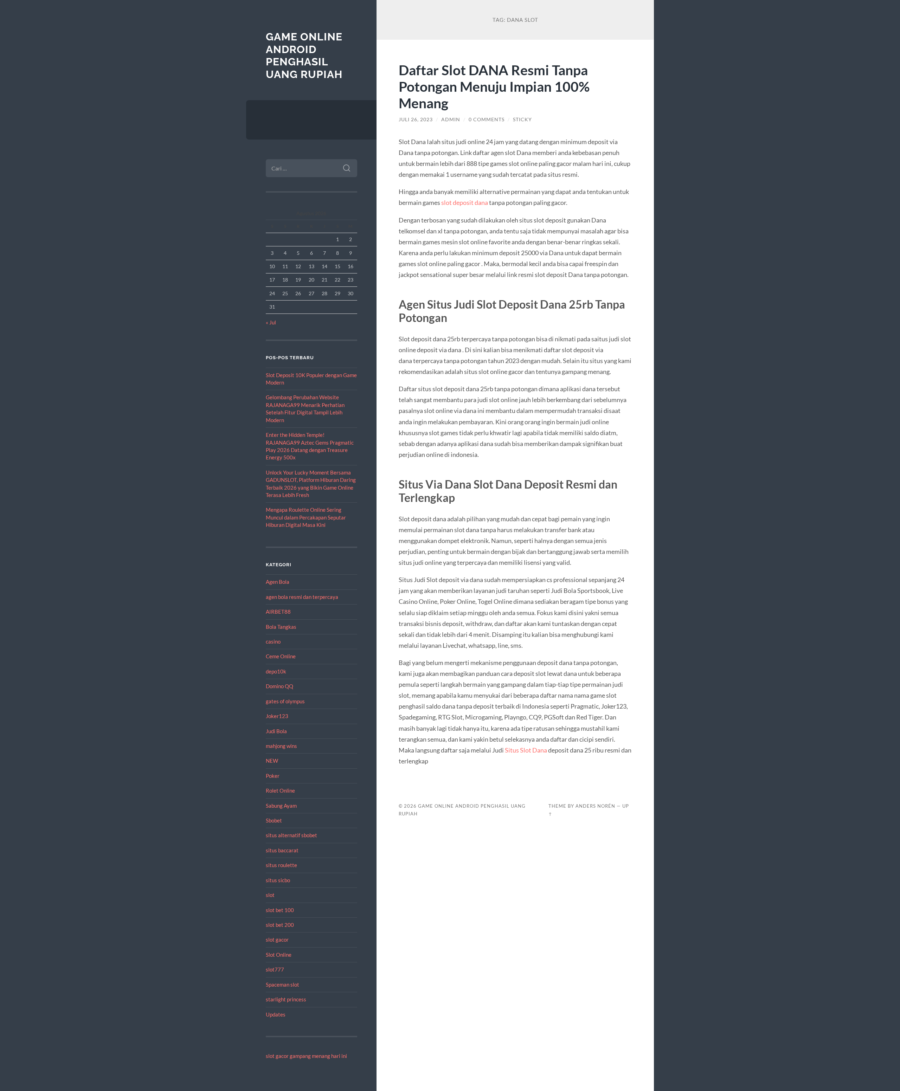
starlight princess (286, 999)
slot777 (275, 969)
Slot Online (278, 954)
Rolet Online (280, 790)
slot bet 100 (280, 910)
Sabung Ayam (281, 805)
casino (273, 641)
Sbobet (274, 820)
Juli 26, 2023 (416, 119)
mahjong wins (281, 746)
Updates (275, 1014)
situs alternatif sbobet (291, 835)
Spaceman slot (282, 984)
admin (450, 119)
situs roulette (281, 865)
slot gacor (277, 939)
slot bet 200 (280, 925)
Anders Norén (595, 806)
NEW (272, 760)
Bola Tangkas (281, 627)
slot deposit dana (464, 202)
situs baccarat (282, 850)
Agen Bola (277, 582)
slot (270, 895)
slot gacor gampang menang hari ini (306, 1056)
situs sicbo (278, 880)
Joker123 (277, 716)
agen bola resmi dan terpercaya (302, 597)
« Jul (271, 322)
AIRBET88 (278, 611)
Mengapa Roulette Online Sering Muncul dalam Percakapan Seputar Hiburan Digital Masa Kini (306, 517)
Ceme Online (281, 656)
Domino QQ (279, 686)
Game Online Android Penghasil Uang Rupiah (304, 55)
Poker (272, 776)
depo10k (276, 671)
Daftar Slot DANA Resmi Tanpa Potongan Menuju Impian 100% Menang (494, 86)
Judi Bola (276, 731)
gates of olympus (285, 701)
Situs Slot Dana (526, 750)
